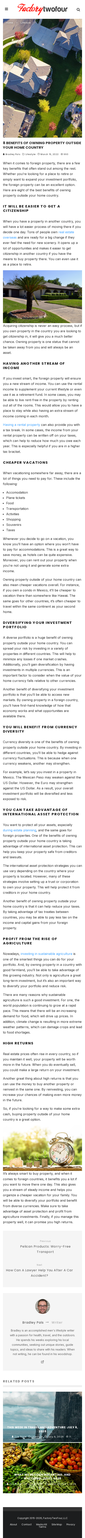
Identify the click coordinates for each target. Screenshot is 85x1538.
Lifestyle (31, 154)
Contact (27, 1524)
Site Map (57, 1524)
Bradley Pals (12, 154)
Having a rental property (21, 425)
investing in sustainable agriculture (46, 954)
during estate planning (19, 830)
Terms (42, 1527)
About (13, 1524)
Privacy (70, 1524)
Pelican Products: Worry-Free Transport (45, 1247)
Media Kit (41, 1524)
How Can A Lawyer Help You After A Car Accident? (39, 1270)
